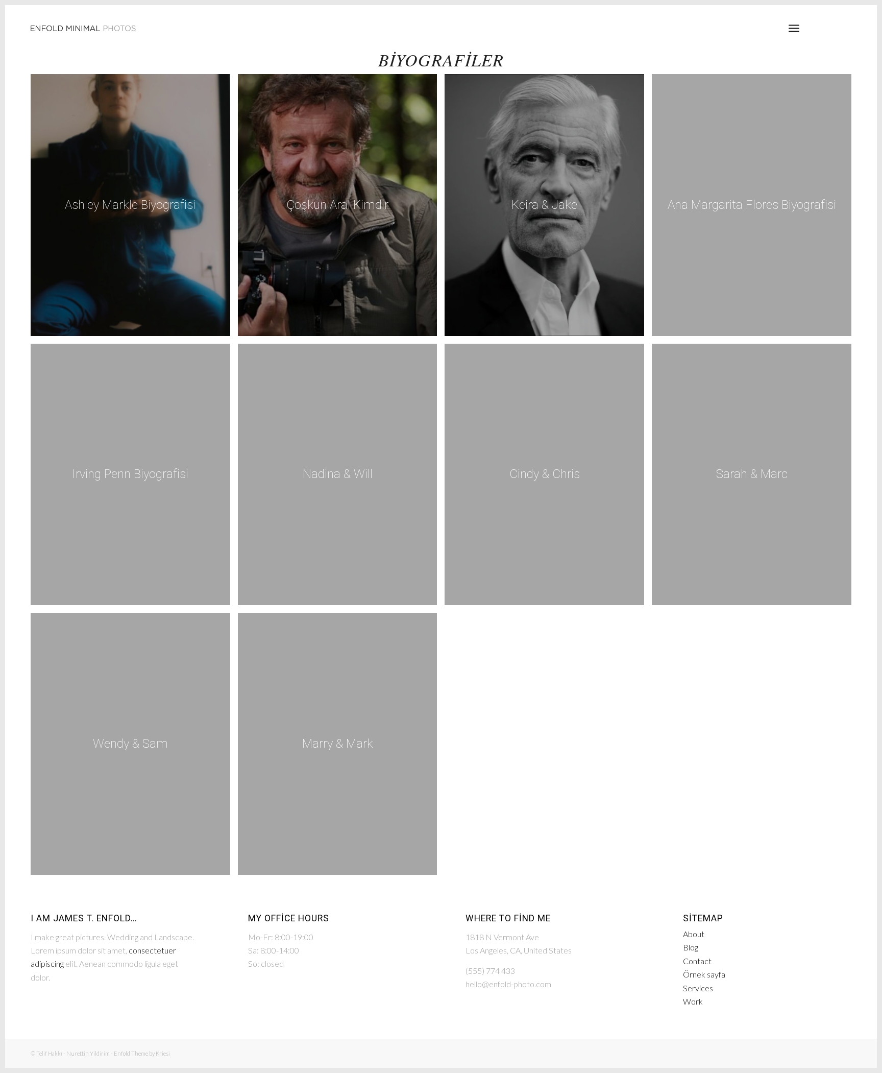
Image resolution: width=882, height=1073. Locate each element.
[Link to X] (843, 27)
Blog (690, 947)
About (693, 934)
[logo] (83, 28)
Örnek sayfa (704, 974)
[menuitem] (794, 28)
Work (693, 1001)
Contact (697, 961)
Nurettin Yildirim (88, 1053)
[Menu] (794, 28)
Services (698, 988)
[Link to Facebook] (828, 27)
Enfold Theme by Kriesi (142, 1053)
